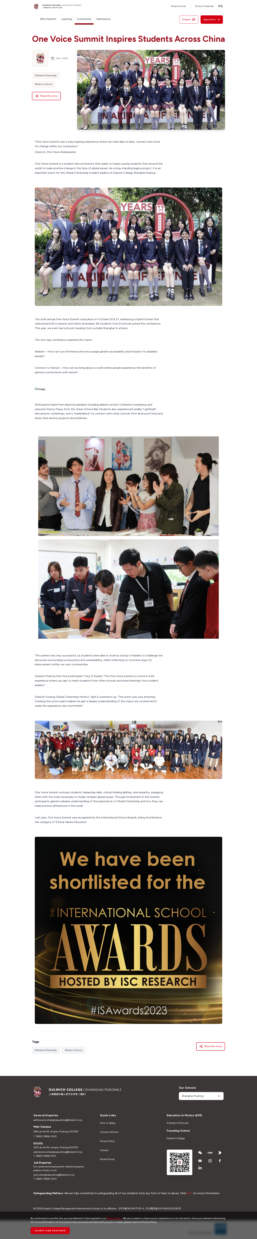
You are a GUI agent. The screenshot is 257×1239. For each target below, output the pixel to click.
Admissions (103, 19)
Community (84, 19)
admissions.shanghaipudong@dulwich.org (57, 1120)
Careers (104, 1150)
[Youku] (220, 1153)
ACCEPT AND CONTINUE (50, 1230)
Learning (66, 19)
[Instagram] (210, 1161)
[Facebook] (220, 1161)
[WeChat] (200, 1153)
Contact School (109, 1132)
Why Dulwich (48, 19)
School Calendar (204, 6)
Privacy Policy (107, 1141)
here (189, 1193)
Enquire (186, 19)
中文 (220, 6)
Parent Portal (178, 6)
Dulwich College (176, 1138)
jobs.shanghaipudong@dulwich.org (53, 1174)
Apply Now (209, 19)
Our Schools (187, 1087)
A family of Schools (177, 1123)
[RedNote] (210, 1153)
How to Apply (107, 1123)
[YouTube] (200, 1161)
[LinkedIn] (200, 1168)
